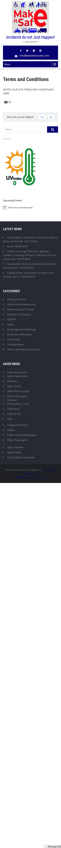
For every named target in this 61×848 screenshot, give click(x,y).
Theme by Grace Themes (30, 477)
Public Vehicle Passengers (22, 435)
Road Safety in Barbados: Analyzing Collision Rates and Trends (30, 239)
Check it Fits (14, 413)
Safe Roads (13, 339)
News (10, 324)
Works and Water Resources (23, 349)
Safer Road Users (17, 372)
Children (12, 381)
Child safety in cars (18, 403)
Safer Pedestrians (17, 376)
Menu (7, 64)
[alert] (30, 207)
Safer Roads (14, 452)
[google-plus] (34, 51)
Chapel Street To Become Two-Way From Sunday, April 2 (28, 274)
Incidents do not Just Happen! (30, 37)
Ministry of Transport (19, 314)
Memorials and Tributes (20, 309)
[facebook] (21, 51)
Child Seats (13, 408)
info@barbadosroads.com (34, 55)
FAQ (9, 418)
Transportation (15, 344)
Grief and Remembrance (21, 304)
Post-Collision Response (21, 457)
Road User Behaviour (19, 334)
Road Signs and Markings (21, 329)
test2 (10, 246)
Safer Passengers (17, 396)
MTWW (11, 319)
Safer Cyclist (14, 386)
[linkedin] (40, 51)
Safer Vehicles (15, 447)
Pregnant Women (17, 425)
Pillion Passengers (17, 440)
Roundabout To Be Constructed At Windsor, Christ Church (30, 265)
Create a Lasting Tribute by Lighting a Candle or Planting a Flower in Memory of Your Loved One (29, 255)
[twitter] (27, 51)
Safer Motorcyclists (18, 391)
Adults (11, 430)
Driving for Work (16, 299)
